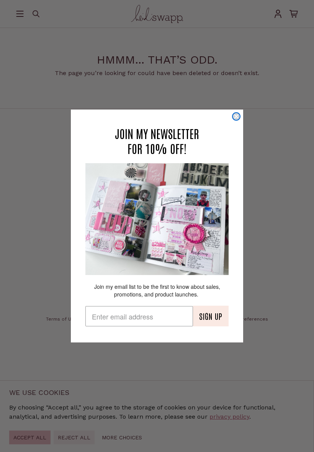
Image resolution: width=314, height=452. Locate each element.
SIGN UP (210, 316)
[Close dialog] (236, 116)
